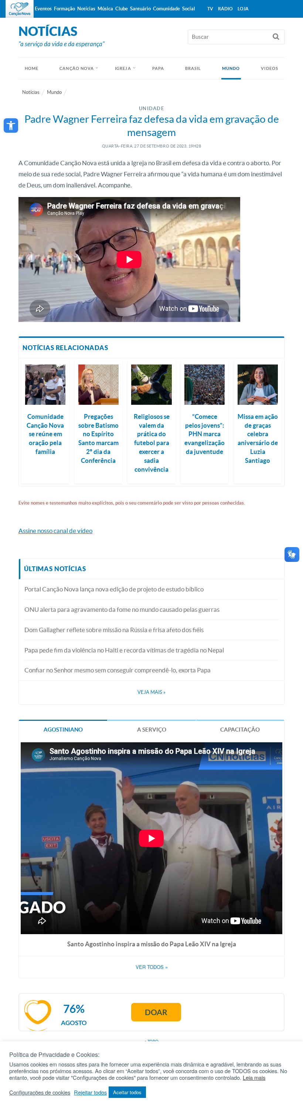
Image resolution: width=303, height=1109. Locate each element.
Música (105, 8)
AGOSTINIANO (63, 729)
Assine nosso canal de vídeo (55, 530)
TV (210, 8)
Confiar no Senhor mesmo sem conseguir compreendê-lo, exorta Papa (117, 670)
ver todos (152, 967)
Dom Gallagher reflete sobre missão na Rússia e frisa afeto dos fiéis (114, 629)
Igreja (123, 68)
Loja (243, 8)
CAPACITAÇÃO (240, 729)
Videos (269, 68)
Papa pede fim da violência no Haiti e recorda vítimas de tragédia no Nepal (124, 650)
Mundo (231, 68)
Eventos (43, 8)
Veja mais (151, 692)
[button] (11, 125)
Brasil (193, 68)
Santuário (140, 8)
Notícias (31, 92)
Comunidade (166, 8)
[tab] (63, 729)
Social (188, 8)
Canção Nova (76, 68)
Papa (158, 68)
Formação (64, 8)
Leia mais (254, 1077)
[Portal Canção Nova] (20, 9)
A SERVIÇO (151, 729)
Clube (121, 8)
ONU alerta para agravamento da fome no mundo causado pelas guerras (121, 609)
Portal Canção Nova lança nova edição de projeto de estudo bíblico (114, 589)
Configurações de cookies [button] (39, 1092)
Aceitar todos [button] (127, 1092)
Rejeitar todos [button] (90, 1092)
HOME (31, 68)
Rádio (225, 8)
